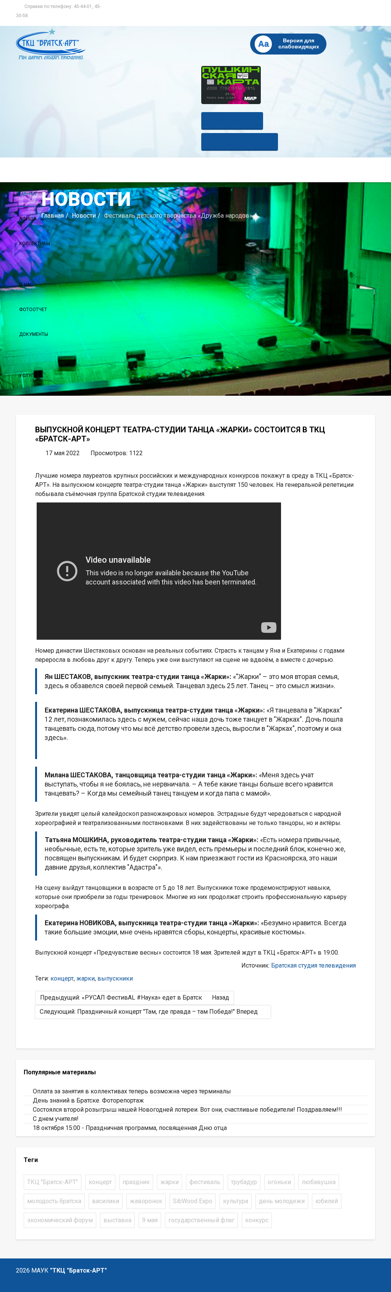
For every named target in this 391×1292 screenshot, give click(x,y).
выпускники (115, 978)
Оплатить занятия (239, 141)
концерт (62, 978)
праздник (136, 1182)
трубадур (244, 1182)
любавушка (319, 1182)
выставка (117, 1220)
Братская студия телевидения (313, 965)
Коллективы (34, 243)
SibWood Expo (192, 1201)
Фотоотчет (33, 309)
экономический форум (60, 1220)
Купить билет (232, 120)
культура (235, 1201)
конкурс (256, 1220)
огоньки (279, 1182)
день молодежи (282, 1201)
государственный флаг (201, 1220)
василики (105, 1201)
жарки (85, 978)
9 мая (150, 1220)
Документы (33, 334)
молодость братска (54, 1201)
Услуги (28, 375)
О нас (26, 284)
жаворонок (146, 1201)
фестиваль (204, 1182)
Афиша (27, 218)
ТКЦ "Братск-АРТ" (52, 1182)
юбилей (326, 1201)
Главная (26, 194)
